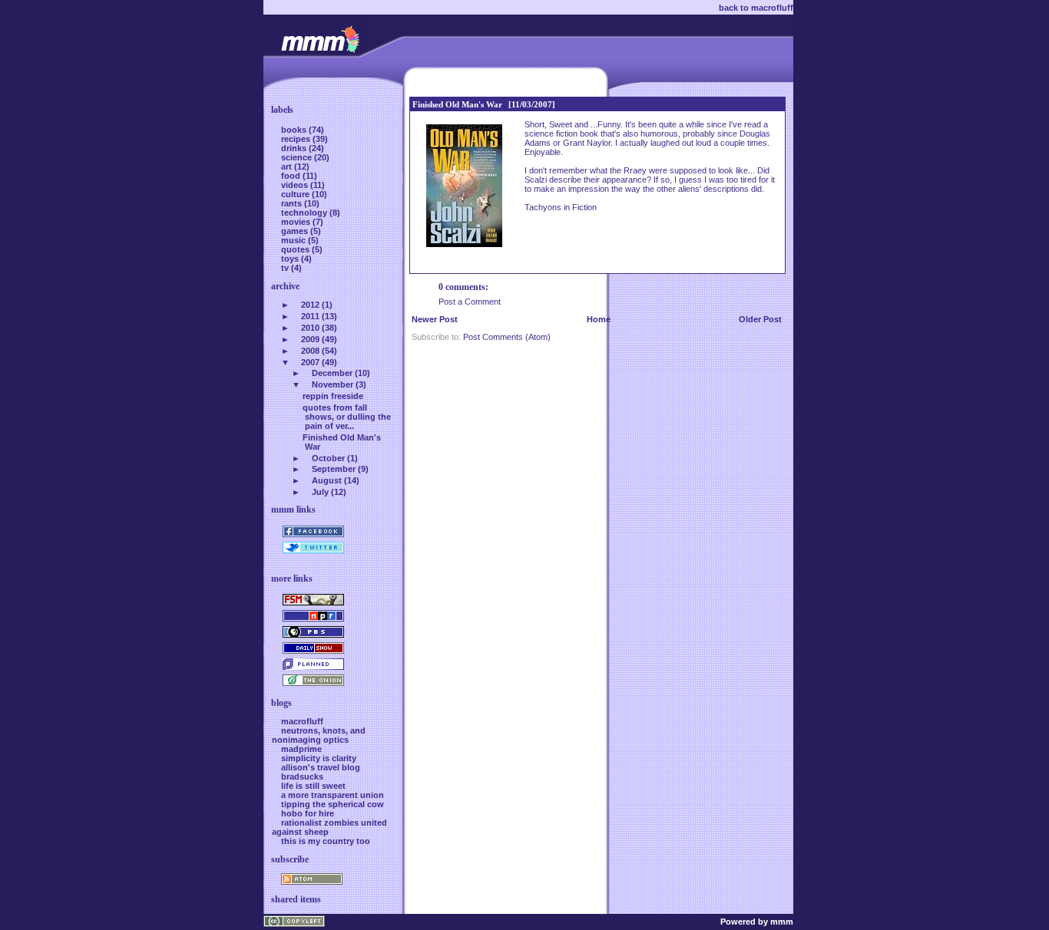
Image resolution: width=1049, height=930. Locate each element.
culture (296, 194)
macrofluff (302, 721)
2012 (310, 304)
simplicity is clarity (318, 758)
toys (291, 258)
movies (297, 221)
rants (292, 203)
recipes (297, 138)
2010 (310, 327)
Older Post (760, 319)
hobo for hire (307, 813)
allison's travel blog (320, 767)
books (295, 129)
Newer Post (435, 319)
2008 (310, 350)
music (294, 240)
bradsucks (302, 776)
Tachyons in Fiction (560, 207)
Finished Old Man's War (457, 104)
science (297, 157)
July (320, 491)
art (287, 166)
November (332, 384)
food (292, 175)
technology (305, 212)
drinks (295, 148)
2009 (310, 339)
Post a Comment (469, 301)
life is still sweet (313, 785)
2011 (310, 316)
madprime (301, 749)
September (334, 468)
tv (286, 267)
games (295, 231)
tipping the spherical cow (332, 804)
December (332, 373)
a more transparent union (332, 795)
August (327, 480)
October (328, 458)
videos (295, 185)
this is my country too (325, 841)
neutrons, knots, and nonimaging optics (319, 735)
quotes (296, 249)
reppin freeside (333, 396)
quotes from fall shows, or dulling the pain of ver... (347, 416)
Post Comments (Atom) (507, 336)
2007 (310, 362)
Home (599, 319)
